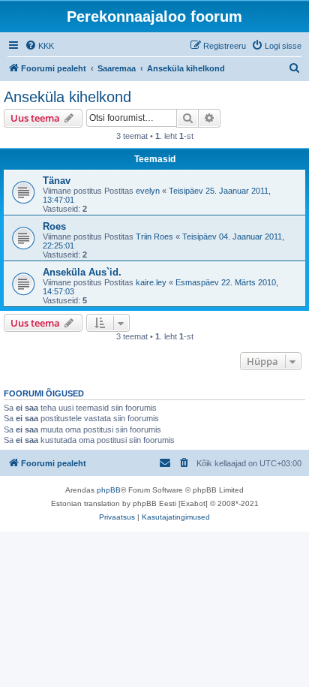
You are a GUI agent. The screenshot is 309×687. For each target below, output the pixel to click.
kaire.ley (151, 282)
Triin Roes (154, 236)
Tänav (56, 180)
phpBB (109, 490)
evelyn (148, 190)
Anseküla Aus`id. (82, 272)
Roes (54, 226)
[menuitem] (39, 46)
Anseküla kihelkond (67, 97)
